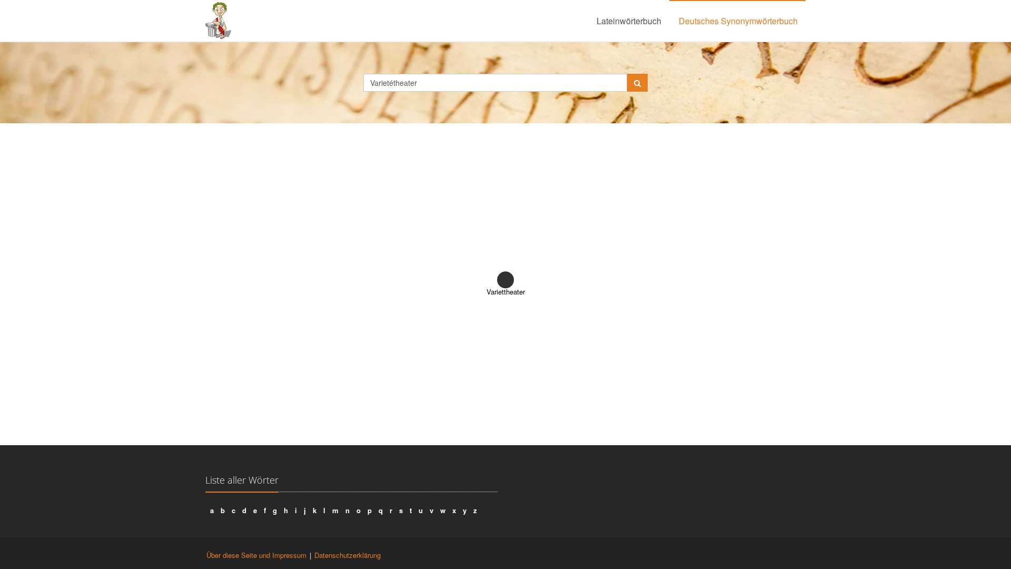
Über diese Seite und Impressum (256, 555)
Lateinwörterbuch (629, 21)
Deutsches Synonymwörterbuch (738, 21)
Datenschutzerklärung (347, 555)
